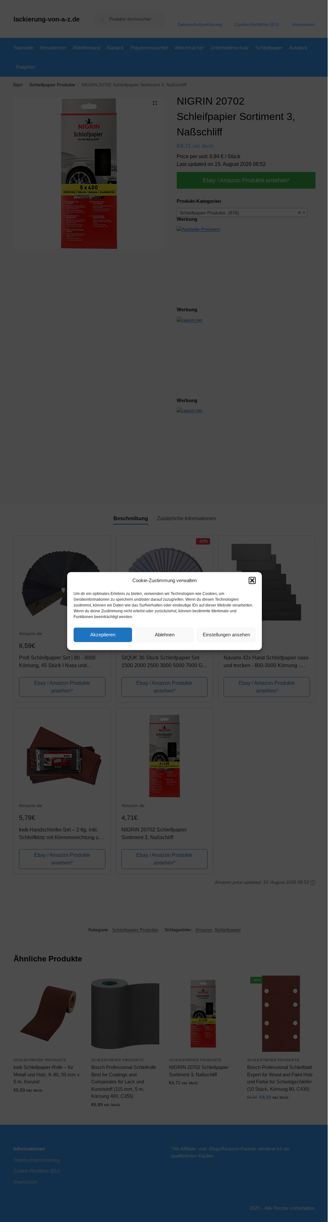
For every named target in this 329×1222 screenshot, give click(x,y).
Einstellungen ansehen (226, 634)
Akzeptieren (102, 634)
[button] (252, 580)
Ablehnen (164, 634)
